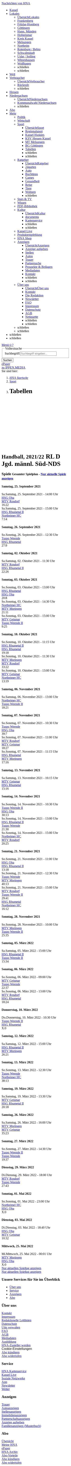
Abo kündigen (11, 1352)
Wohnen (30, 192)
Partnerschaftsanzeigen (16, 1418)
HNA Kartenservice (14, 1371)
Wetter (6, 1389)
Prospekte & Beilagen (38, 267)
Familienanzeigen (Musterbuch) (21, 1426)
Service (14, 1290)
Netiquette (31, 316)
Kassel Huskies (34, 135)
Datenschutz (33, 309)
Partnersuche (33, 263)
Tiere (28, 188)
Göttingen (23, 28)
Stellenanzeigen (11, 1411)
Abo (12, 1297)
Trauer (29, 259)
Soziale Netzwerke (13, 1378)
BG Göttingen (34, 145)
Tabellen (30, 149)
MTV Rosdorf (11, 501)
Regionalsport (34, 131)
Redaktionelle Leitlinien (16, 1320)
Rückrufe (23, 85)
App (4, 1382)
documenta (32, 217)
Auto (28, 170)
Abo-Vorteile (10, 1455)
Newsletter (32, 299)
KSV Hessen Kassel (38, 138)
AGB (28, 313)
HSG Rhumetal (11, 542)
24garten (30, 167)
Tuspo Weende (11, 538)
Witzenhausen (26, 60)
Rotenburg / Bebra (28, 49)
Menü (5, 345)
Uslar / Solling (26, 56)
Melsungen (24, 42)
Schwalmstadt (26, 52)
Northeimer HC (11, 515)
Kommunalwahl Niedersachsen (36, 102)
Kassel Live (9, 1374)
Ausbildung (9, 1341)
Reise (28, 184)
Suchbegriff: (12, 353)
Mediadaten (32, 270)
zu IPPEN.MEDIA (13, 367)
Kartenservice (33, 220)
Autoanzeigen (10, 1408)
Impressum (32, 306)
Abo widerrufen (11, 1356)
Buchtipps (31, 174)
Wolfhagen (24, 63)
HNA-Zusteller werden (16, 1345)
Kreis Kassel (25, 38)
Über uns (15, 1287)
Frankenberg (25, 20)
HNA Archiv (10, 1452)
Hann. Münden (26, 31)
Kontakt (30, 274)
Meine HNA (9, 1444)
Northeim (23, 45)
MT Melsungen (35, 142)
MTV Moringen (12, 608)
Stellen (29, 252)
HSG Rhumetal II (13, 512)
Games (29, 177)
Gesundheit (32, 181)
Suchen (7, 360)
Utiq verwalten (11, 1327)
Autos (29, 256)
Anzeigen (15, 1294)
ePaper (6, 1448)
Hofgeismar (24, 35)
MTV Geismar (11, 619)
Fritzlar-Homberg (28, 24)
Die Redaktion (34, 295)
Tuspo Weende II (12, 623)
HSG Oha (8, 497)
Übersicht (8, 1441)
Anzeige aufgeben (36, 249)
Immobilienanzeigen (14, 1415)
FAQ (28, 302)
